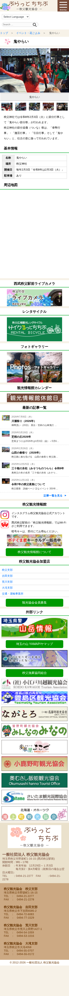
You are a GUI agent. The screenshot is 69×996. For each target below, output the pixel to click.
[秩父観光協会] (24, 5)
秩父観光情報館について (34, 552)
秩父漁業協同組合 (34, 672)
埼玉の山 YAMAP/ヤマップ (34, 644)
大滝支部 (7, 587)
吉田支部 (7, 575)
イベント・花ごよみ (28, 32)
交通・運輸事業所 (12, 593)
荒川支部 (7, 581)
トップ (4, 32)
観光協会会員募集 (34, 602)
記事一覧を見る (53, 495)
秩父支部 (7, 569)
